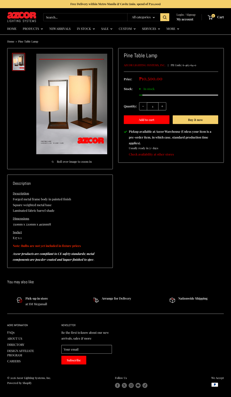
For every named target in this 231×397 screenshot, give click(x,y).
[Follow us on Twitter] (124, 385)
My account (184, 19)
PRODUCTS (31, 28)
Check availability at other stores (151, 154)
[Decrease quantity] (143, 106)
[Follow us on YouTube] (138, 385)
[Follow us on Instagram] (131, 385)
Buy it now (195, 120)
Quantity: (130, 106)
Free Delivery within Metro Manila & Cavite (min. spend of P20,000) (115, 4)
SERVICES (149, 28)
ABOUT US (14, 338)
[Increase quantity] (162, 106)
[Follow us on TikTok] (144, 385)
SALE (104, 28)
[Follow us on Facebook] (117, 385)
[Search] (164, 17)
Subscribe (74, 360)
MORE (170, 28)
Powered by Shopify (19, 383)
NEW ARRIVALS (60, 28)
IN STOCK (84, 28)
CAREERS (14, 361)
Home (10, 41)
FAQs (11, 332)
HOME (11, 28)
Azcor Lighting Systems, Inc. (144, 65)
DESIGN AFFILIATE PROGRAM (20, 353)
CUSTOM (125, 28)
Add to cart (146, 120)
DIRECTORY (15, 345)
